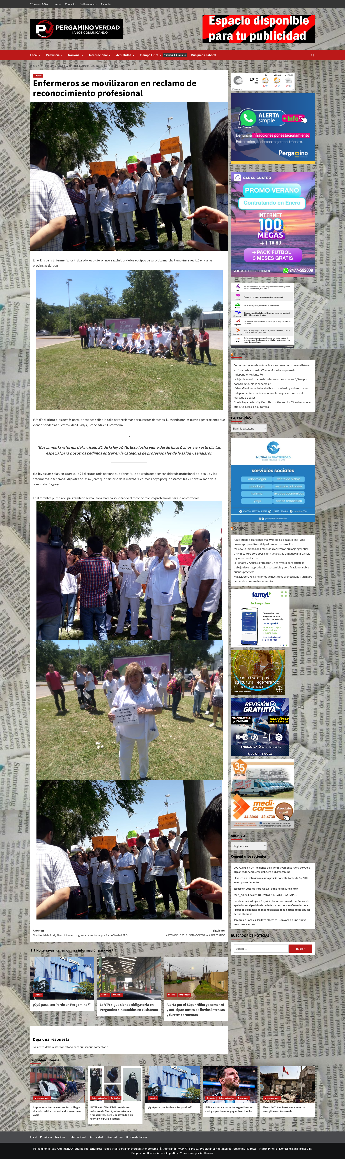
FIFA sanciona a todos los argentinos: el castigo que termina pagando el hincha (228, 1109)
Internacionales (41, 1098)
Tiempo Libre (163, 55)
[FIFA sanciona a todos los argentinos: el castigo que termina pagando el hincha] (230, 1084)
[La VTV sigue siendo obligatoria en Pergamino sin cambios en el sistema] (129, 978)
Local (34, 55)
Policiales (115, 1098)
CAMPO (240, 528)
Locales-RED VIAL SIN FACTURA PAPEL (272, 894)
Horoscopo (288, 346)
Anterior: (80, 933)
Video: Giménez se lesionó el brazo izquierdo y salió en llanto (271, 388)
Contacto (70, 4)
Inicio (58, 4)
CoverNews (187, 1153)
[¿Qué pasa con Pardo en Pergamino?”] (62, 978)
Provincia (52, 55)
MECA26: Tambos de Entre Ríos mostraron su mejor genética (271, 548)
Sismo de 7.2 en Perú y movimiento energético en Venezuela (284, 1109)
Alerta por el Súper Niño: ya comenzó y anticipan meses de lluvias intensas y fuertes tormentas (196, 1009)
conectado (66, 1047)
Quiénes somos (88, 4)
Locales (38, 75)
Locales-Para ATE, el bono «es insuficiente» (272, 888)
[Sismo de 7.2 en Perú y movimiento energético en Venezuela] (287, 1084)
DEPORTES (242, 354)
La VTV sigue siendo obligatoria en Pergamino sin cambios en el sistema (129, 1007)
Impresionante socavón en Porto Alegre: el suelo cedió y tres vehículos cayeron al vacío (57, 1111)
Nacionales (184, 994)
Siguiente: (196, 933)
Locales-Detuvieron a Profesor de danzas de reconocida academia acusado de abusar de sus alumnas (272, 909)
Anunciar (106, 4)
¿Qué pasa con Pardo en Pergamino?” (62, 1004)
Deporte (211, 1098)
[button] (312, 55)
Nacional (74, 55)
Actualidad (123, 55)
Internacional (98, 55)
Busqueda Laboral (203, 55)
